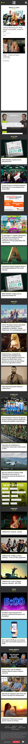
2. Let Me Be (14, 488)
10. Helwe (13, 503)
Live (3, 2)
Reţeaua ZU (14, 726)
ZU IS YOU (14, 136)
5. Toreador (6, 496)
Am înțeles (17, 741)
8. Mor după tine (16, 500)
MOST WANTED (13, 485)
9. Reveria (5, 503)
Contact (20, 726)
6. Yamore (14, 496)
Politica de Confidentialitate (10, 727)
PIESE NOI (14, 509)
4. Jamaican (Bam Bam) (18, 492)
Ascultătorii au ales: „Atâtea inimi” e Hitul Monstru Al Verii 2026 (13, 126)
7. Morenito (6, 500)
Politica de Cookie (21, 727)
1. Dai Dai (5, 488)
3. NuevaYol (6, 492)
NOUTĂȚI (14, 301)
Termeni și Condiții (15, 729)
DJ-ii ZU (7, 726)
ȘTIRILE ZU (14, 394)
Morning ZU (14, 115)
